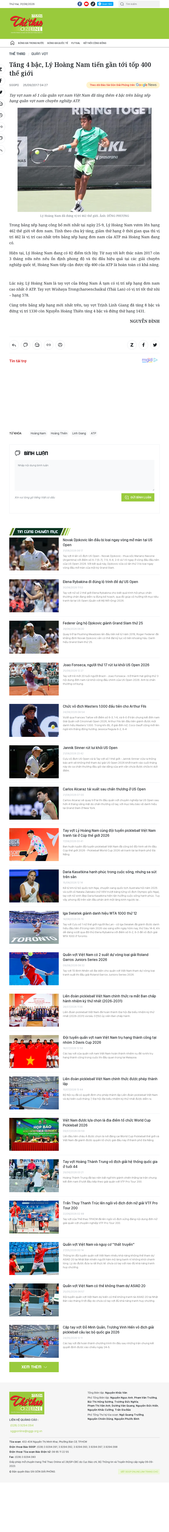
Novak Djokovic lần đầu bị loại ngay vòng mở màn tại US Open (108, 542)
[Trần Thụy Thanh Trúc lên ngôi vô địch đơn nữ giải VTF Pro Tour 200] (34, 1217)
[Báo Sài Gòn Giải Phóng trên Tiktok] (92, 3)
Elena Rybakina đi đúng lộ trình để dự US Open (100, 582)
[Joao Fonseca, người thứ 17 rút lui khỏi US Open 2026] (34, 679)
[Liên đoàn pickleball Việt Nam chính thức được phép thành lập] (34, 1092)
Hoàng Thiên (59, 433)
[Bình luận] (25, 345)
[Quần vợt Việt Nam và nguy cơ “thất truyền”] (34, 1258)
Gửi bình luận (140, 497)
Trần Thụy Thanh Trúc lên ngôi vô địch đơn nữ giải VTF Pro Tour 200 (110, 1205)
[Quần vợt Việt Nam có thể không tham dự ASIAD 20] (34, 1299)
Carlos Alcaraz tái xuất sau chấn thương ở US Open (104, 789)
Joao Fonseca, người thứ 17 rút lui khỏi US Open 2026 (106, 665)
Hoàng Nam (38, 433)
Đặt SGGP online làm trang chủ (139, 1471)
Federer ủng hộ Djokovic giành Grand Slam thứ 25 (103, 623)
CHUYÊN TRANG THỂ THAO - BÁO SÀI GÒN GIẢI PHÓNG (26, 23)
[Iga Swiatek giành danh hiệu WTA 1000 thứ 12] (34, 927)
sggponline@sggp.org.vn (26, 1431)
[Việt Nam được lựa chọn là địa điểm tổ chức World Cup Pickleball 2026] (34, 1134)
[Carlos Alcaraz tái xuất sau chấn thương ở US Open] (34, 803)
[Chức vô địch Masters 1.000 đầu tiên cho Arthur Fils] (34, 720)
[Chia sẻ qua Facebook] (143, 345)
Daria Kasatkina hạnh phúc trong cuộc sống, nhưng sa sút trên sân (110, 874)
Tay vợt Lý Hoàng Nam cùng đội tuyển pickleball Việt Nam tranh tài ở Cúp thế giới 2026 (109, 833)
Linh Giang (79, 433)
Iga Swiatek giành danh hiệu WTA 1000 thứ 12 (100, 913)
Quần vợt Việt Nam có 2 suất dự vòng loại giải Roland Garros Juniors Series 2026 (105, 957)
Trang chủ (12, 43)
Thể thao (17, 54)
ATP (93, 433)
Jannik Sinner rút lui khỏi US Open (90, 748)
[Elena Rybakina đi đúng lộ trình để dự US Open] (34, 595)
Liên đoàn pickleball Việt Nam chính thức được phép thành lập (110, 1081)
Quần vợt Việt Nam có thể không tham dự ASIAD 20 (104, 1286)
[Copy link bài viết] (48, 345)
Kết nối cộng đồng (94, 43)
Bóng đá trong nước (31, 43)
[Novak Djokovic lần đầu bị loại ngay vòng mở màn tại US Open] (34, 554)
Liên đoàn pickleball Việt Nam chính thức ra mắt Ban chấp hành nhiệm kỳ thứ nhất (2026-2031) (109, 998)
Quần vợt (40, 54)
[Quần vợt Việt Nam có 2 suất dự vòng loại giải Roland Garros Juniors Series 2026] (34, 968)
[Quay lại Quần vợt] (14, 345)
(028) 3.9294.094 (22, 1425)
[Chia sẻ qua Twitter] (155, 345)
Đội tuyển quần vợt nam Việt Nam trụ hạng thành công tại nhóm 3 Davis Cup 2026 (109, 1040)
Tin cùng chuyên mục (38, 531)
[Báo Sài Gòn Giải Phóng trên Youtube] (86, 3)
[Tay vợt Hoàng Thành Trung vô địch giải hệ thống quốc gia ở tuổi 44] (34, 1175)
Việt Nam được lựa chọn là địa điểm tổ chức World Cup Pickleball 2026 (107, 1122)
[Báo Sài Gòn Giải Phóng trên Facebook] (79, 3)
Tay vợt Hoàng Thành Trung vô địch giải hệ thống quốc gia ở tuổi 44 (110, 1164)
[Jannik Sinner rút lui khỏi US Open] (34, 761)
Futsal (75, 43)
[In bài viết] (60, 345)
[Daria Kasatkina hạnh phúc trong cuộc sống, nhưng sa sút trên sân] (34, 885)
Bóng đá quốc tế (57, 43)
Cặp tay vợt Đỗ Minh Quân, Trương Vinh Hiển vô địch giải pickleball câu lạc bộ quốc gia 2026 (108, 1329)
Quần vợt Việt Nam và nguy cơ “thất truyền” (99, 1244)
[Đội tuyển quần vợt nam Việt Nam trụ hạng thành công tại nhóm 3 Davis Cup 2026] (34, 1051)
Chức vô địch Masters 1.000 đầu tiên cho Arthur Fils (104, 706)
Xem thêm (32, 1367)
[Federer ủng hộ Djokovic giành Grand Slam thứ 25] (34, 637)
